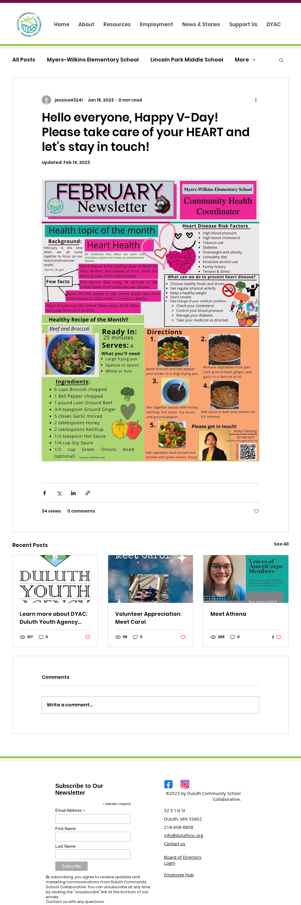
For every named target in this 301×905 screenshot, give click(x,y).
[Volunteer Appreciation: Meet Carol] (150, 579)
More (242, 59)
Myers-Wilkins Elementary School (93, 59)
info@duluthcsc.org (183, 835)
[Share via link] (88, 493)
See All (281, 544)
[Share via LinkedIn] (73, 493)
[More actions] (255, 100)
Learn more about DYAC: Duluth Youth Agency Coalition (53, 618)
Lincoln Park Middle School (186, 59)
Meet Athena (228, 614)
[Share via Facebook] (44, 493)
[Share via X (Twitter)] (59, 493)
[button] (281, 59)
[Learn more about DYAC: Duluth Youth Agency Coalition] (55, 579)
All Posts (23, 59)
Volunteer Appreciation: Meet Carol (148, 617)
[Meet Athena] (245, 579)
